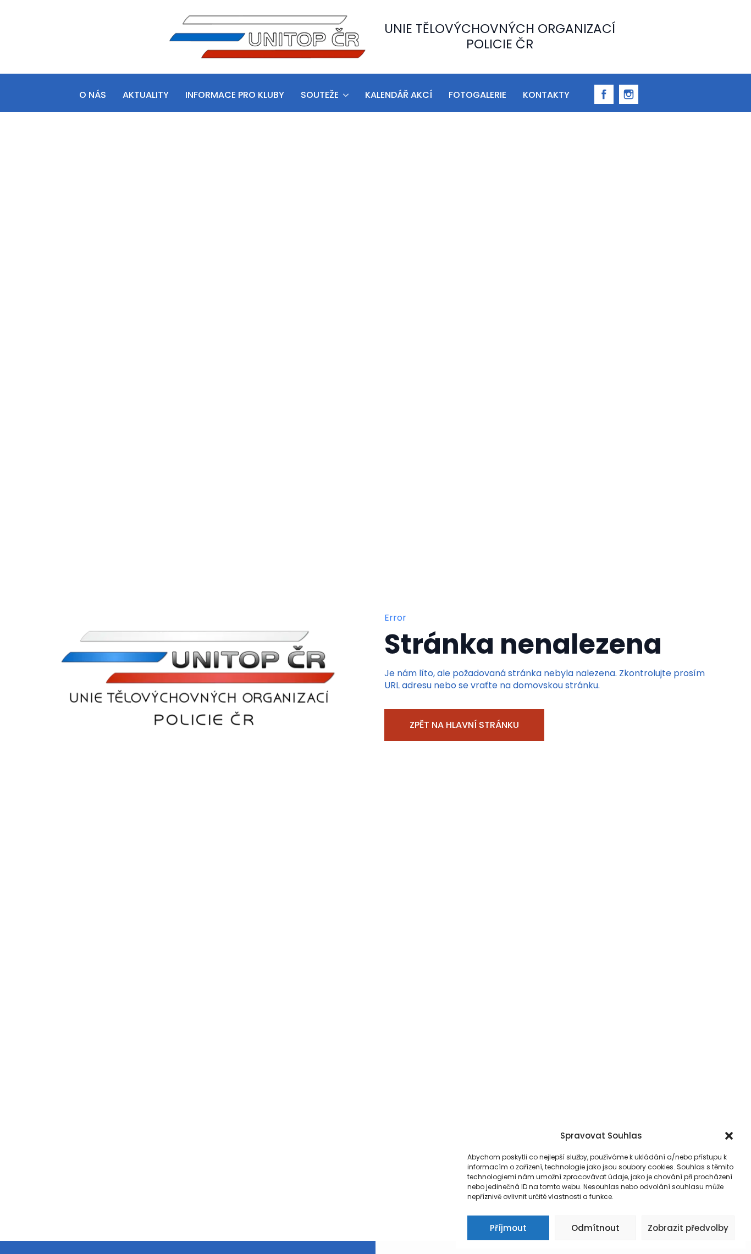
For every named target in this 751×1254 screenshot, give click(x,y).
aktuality (146, 95)
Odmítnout (595, 1228)
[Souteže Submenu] (345, 93)
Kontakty (546, 95)
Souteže (320, 95)
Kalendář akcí (398, 95)
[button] (729, 1135)
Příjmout (508, 1228)
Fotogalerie (477, 95)
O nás (92, 95)
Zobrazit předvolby (688, 1228)
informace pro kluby (234, 95)
